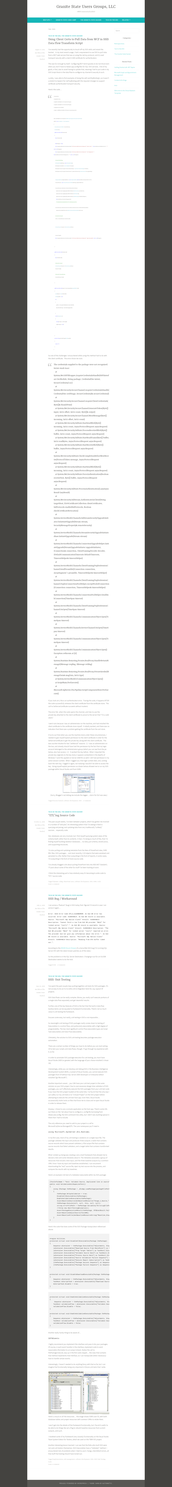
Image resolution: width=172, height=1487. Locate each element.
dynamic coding (58, 881)
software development (71, 801)
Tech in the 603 (112, 20)
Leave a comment (53, 884)
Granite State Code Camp (66, 20)
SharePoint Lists (69, 881)
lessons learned (58, 801)
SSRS (95, 881)
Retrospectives (119, 44)
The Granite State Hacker (90, 20)
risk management (69, 1459)
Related (125, 20)
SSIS (80, 801)
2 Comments (87, 801)
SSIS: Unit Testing (59, 979)
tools (99, 881)
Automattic (107, 1483)
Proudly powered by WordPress (73, 1483)
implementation (58, 1459)
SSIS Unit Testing (99, 1459)
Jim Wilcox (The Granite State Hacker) (40, 56)
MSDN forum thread (68, 948)
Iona (115, 85)
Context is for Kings (120, 80)
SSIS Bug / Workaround (62, 898)
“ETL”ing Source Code (61, 815)
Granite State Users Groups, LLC (86, 6)
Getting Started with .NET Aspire (124, 67)
